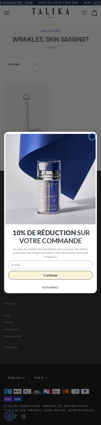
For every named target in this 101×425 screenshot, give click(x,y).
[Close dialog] (92, 137)
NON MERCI (50, 287)
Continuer (50, 275)
